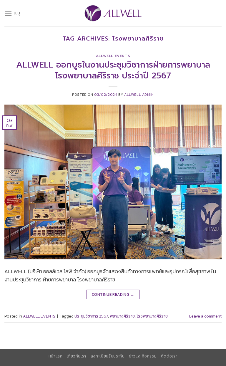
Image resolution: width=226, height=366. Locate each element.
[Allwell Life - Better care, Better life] (113, 13)
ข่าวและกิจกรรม (143, 356)
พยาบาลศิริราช (122, 316)
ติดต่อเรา (169, 356)
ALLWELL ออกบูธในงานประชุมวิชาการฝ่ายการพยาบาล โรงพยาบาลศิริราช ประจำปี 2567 (113, 70)
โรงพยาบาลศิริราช (152, 316)
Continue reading (113, 294)
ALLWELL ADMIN (139, 94)
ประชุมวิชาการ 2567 (91, 316)
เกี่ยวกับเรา (76, 356)
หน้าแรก (56, 356)
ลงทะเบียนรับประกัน (108, 356)
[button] (12, 13)
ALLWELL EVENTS (113, 55)
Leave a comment (205, 316)
